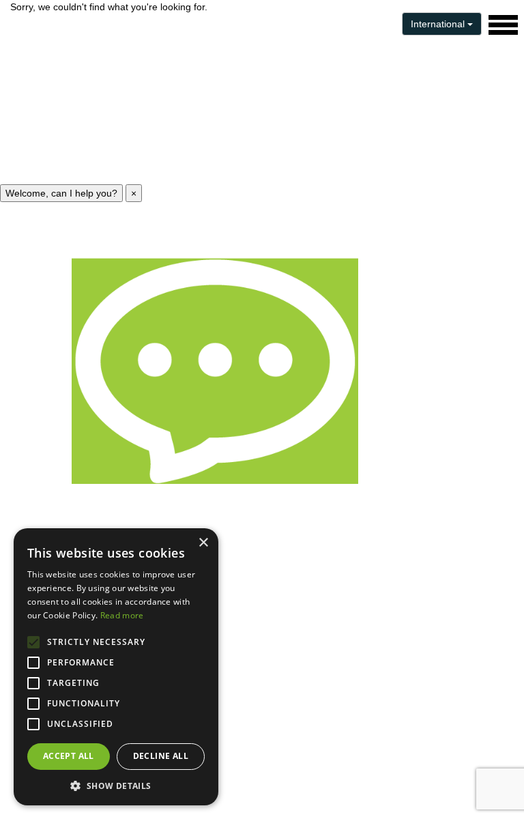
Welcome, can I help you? (61, 193)
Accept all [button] (68, 756)
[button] (116, 785)
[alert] (116, 666)
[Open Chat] (215, 371)
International (439, 23)
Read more (122, 615)
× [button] (203, 543)
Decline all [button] (160, 756)
